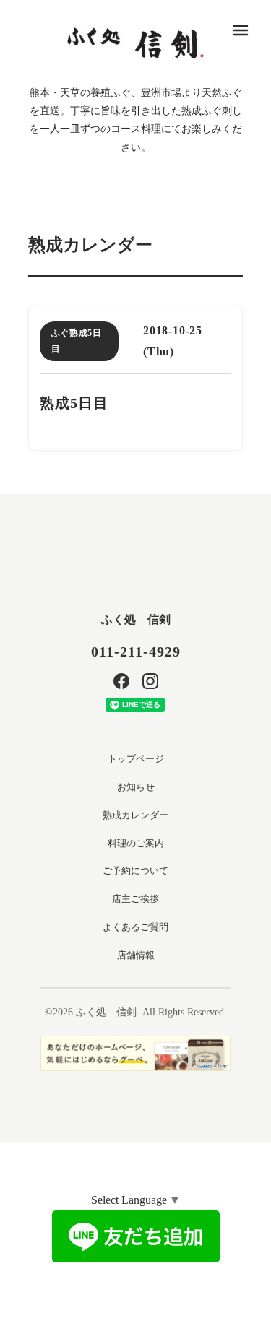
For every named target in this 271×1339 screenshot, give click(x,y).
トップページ (136, 758)
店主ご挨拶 (135, 898)
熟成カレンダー (135, 815)
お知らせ (136, 786)
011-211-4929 (136, 651)
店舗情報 (136, 955)
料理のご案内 (136, 843)
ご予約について (135, 870)
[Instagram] (150, 681)
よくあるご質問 (135, 927)
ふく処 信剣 (136, 619)
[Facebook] (121, 681)
